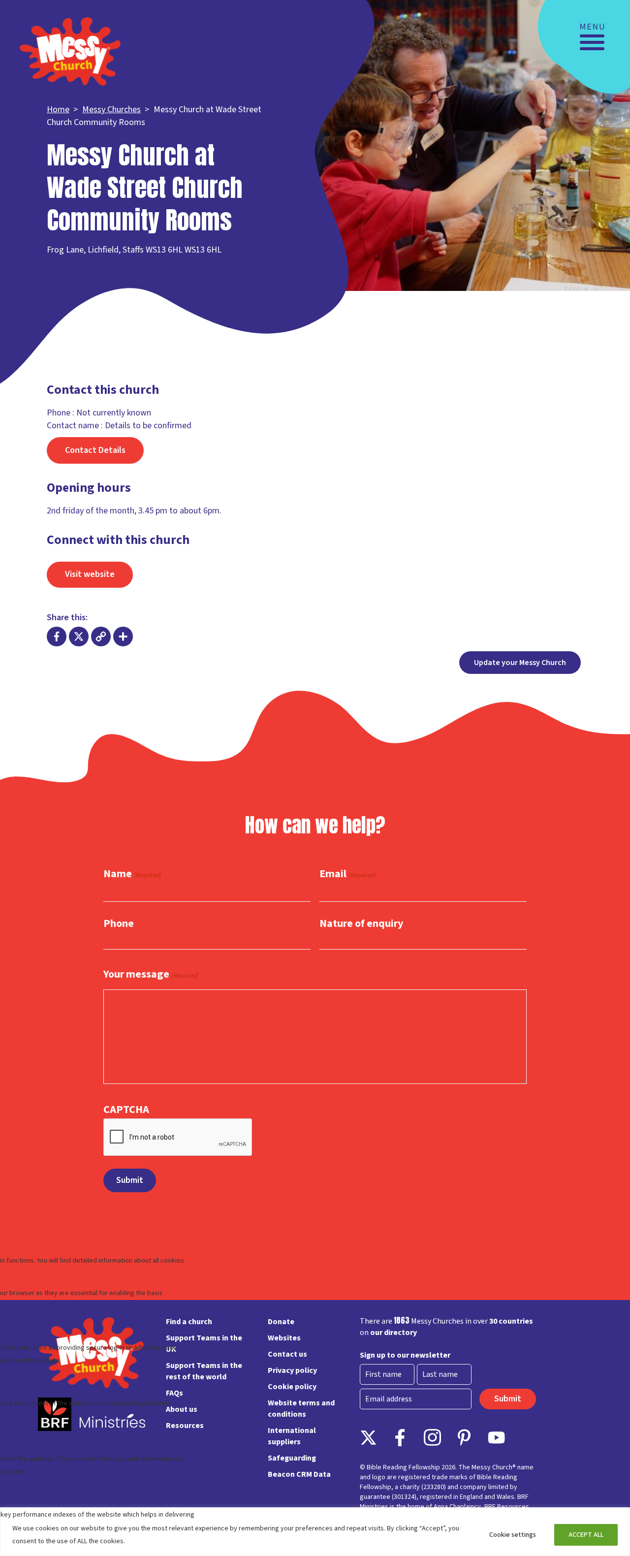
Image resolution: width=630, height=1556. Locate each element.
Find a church (189, 1321)
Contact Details (95, 450)
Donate (281, 1321)
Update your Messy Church (520, 662)
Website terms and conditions (301, 1408)
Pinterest (464, 1437)
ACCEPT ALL (585, 1535)
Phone (118, 923)
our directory (393, 1332)
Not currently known (113, 413)
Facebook (400, 1437)
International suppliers (292, 1436)
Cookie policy (292, 1386)
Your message (150, 974)
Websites (284, 1338)
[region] (315, 1531)
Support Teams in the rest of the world (204, 1371)
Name (132, 874)
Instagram (432, 1437)
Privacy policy (292, 1370)
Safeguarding (292, 1458)
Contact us (287, 1354)
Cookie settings (512, 1535)
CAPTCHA (126, 1109)
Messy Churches (111, 109)
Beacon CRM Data (299, 1474)
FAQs (174, 1393)
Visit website (90, 574)
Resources (185, 1425)
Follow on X (368, 1437)
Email (347, 874)
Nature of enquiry (361, 923)
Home (58, 109)
